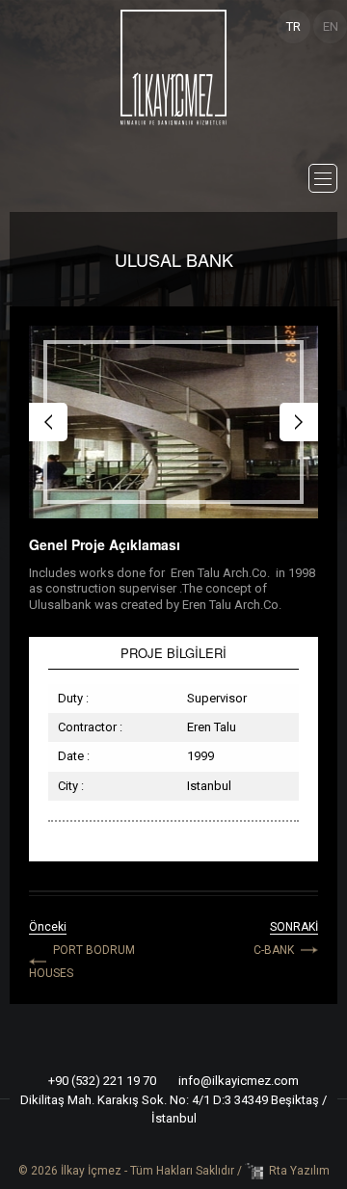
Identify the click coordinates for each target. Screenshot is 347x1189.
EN (330, 26)
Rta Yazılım (299, 1170)
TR (293, 26)
